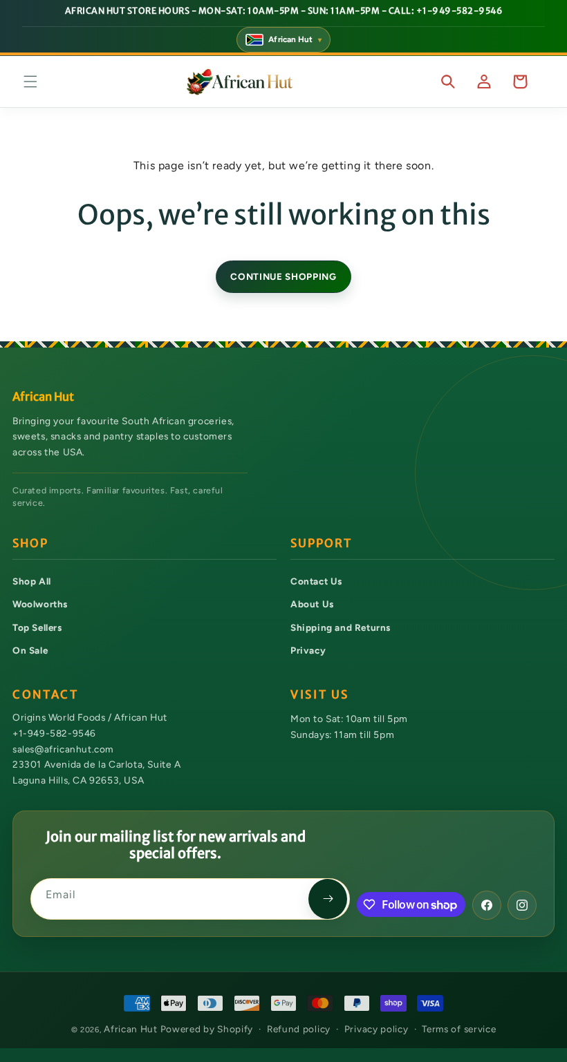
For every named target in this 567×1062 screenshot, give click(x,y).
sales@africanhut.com (62, 748)
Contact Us (316, 581)
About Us (312, 603)
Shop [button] (30, 543)
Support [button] (321, 543)
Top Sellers (37, 627)
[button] (30, 81)
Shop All (31, 581)
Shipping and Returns (340, 627)
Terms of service (459, 1028)
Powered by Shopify (207, 1028)
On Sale (30, 650)
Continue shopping (283, 276)
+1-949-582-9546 (54, 733)
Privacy (308, 650)
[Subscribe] (327, 899)
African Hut (132, 1028)
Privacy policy (376, 1028)
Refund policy (299, 1028)
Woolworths (40, 603)
